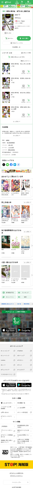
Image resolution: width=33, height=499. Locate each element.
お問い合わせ (5, 412)
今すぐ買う (25, 38)
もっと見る (26, 202)
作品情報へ (15, 47)
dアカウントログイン (6, 417)
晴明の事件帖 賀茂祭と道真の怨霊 (20, 79)
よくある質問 (21, 407)
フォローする (19, 15)
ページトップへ (16, 482)
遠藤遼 (16, 14)
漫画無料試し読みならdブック (7, 303)
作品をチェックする (18, 43)
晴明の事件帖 (11, 150)
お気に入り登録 (27, 52)
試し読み (9, 33)
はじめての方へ (7, 403)
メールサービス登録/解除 (6, 407)
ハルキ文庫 (11, 147)
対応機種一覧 (21, 403)
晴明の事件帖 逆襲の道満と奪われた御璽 (20, 108)
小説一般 (10, 145)
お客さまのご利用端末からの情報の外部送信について (23, 441)
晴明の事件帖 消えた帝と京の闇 (20, 64)
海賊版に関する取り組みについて (6, 441)
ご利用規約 (4, 426)
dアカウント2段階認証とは (7, 435)
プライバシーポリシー (6, 431)
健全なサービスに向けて (23, 431)
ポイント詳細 (18, 23)
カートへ (10, 38)
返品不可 (16, 28)
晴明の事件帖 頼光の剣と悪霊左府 (20, 93)
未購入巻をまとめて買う (18, 57)
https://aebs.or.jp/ (15, 457)
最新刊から (28, 60)
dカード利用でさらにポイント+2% (22, 26)
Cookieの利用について (23, 435)
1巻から (22, 60)
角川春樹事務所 (11, 142)
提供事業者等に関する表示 (23, 426)
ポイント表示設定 (22, 412)
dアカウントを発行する (16, 473)
